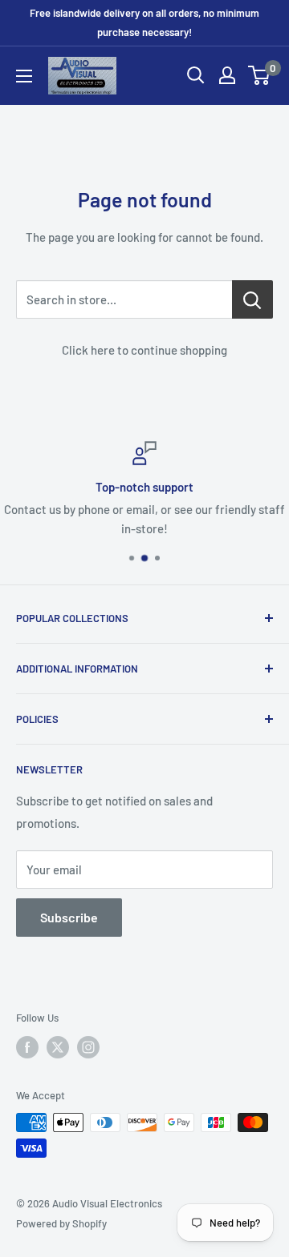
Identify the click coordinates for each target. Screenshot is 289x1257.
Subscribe (69, 917)
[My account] (227, 75)
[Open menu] (24, 76)
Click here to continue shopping (144, 350)
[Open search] (196, 75)
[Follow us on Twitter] (58, 1047)
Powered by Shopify (61, 1223)
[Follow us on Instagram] (88, 1047)
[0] (260, 75)
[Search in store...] (252, 299)
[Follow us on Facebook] (27, 1047)
